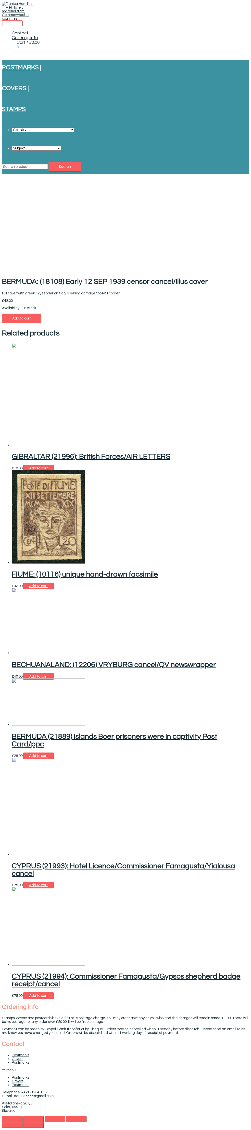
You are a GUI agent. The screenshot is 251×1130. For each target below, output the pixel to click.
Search (65, 167)
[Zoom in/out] (76, 1119)
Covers (17, 1059)
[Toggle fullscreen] (55, 1119)
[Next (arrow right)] (33, 1125)
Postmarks (20, 1055)
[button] (125, 1070)
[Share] (33, 1119)
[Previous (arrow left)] (12, 1125)
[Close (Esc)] (12, 1119)
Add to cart (21, 318)
